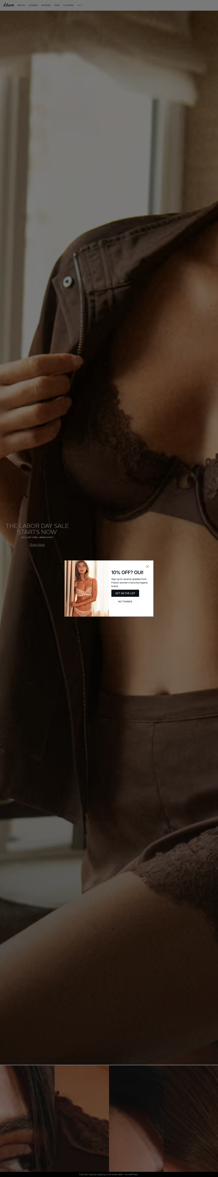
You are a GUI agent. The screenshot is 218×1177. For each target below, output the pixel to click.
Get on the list (125, 593)
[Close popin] (147, 566)
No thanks (125, 601)
